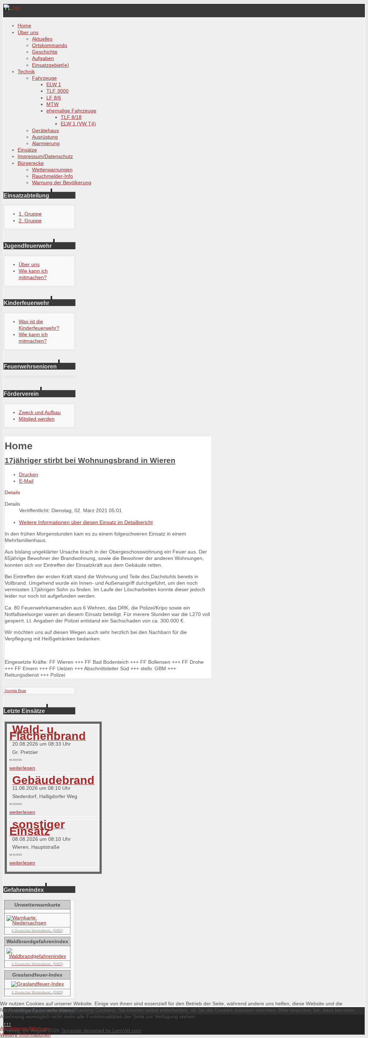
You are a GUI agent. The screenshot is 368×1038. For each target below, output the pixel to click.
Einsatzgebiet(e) (50, 65)
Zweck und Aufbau (40, 412)
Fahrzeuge (44, 78)
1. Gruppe (30, 214)
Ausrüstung (45, 137)
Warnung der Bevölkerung (61, 182)
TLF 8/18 (71, 117)
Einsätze (27, 150)
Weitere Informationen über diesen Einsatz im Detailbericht (86, 522)
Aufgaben (43, 58)
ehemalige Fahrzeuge (71, 110)
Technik (26, 71)
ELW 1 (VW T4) (78, 123)
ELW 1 (53, 84)
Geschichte (45, 52)
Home (24, 25)
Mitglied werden (37, 419)
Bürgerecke (31, 163)
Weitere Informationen (25, 1035)
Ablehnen (39, 1028)
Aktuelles (42, 39)
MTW (52, 104)
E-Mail (26, 481)
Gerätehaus (45, 130)
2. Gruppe (30, 220)
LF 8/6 (53, 98)
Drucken (28, 474)
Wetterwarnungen (52, 169)
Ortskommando (49, 45)
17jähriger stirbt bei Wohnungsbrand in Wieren (90, 460)
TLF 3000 (57, 91)
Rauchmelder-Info (52, 176)
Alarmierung (46, 143)
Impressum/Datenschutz (45, 156)
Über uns (28, 32)
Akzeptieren (13, 1028)
